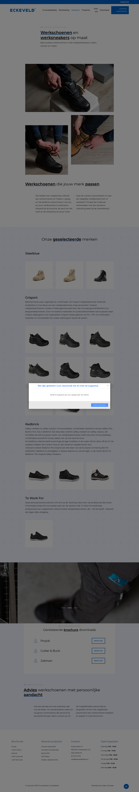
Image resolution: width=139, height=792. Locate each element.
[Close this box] (107, 385)
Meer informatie (100, 405)
